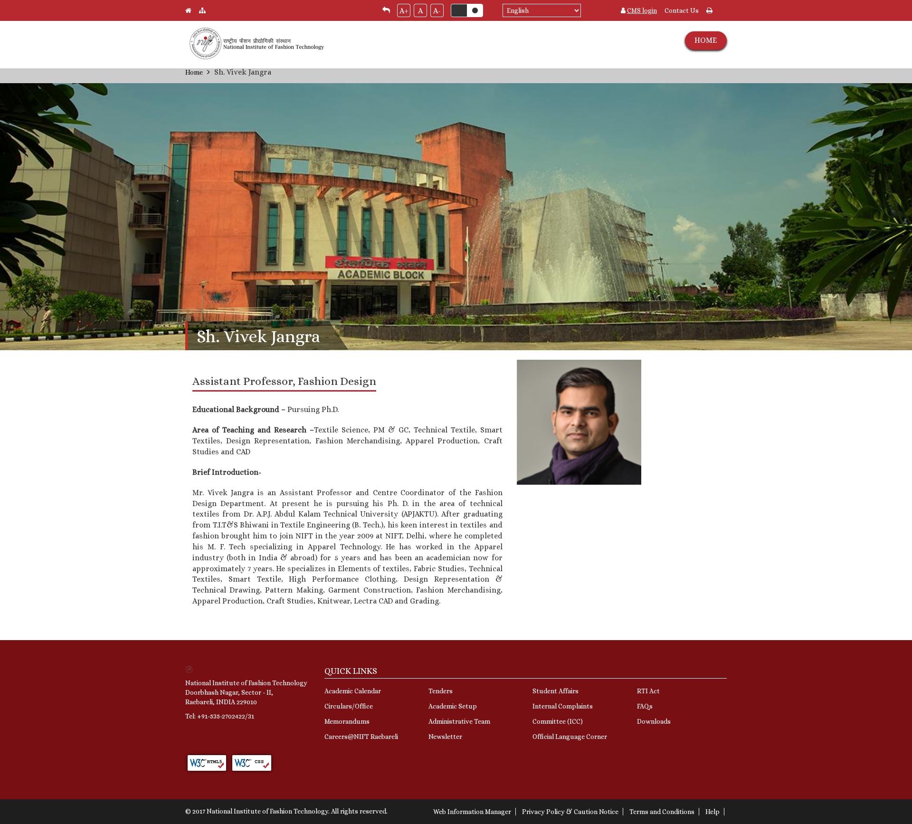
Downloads (654, 721)
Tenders (440, 691)
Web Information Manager (472, 811)
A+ (403, 10)
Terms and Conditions (661, 811)
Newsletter (445, 736)
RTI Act (648, 691)
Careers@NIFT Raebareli (361, 736)
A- (437, 10)
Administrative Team (459, 721)
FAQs (645, 706)
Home (194, 72)
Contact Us (682, 10)
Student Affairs (555, 691)
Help (712, 811)
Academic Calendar (352, 691)
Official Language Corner (569, 736)
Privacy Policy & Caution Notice (570, 811)
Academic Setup (452, 706)
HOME (705, 40)
